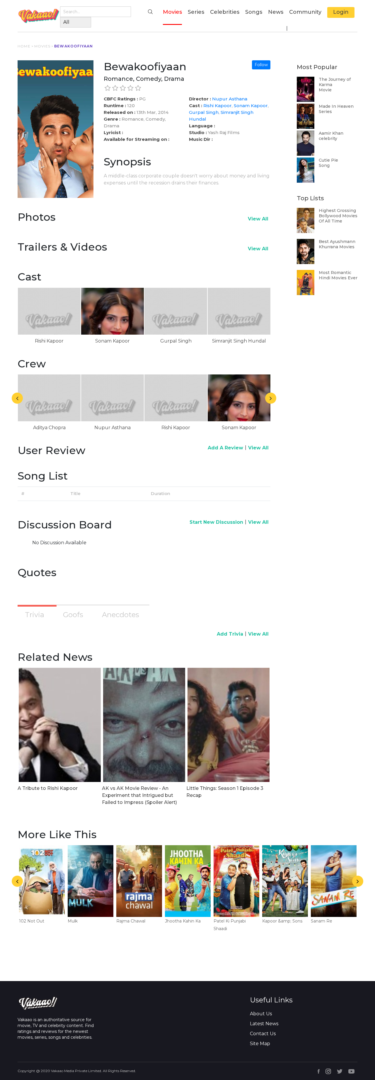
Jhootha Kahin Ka (183, 921)
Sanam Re (321, 921)
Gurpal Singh (204, 112)
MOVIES (42, 46)
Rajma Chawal (130, 921)
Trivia (34, 614)
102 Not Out (31, 921)
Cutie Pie (328, 160)
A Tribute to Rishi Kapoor (48, 788)
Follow (261, 64)
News (275, 12)
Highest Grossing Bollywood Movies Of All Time (338, 216)
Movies (172, 11)
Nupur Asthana (229, 99)
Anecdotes (120, 614)
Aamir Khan (331, 133)
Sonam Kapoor (251, 105)
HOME (24, 46)
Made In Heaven (336, 106)
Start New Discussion (216, 522)
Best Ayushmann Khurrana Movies (337, 244)
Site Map (260, 1043)
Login (341, 12)
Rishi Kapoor (217, 105)
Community (305, 12)
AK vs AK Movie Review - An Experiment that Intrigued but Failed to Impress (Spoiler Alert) (139, 795)
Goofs (73, 614)
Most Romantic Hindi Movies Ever (338, 275)
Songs (253, 12)
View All (258, 219)
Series (196, 12)
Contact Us (263, 1033)
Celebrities (224, 12)
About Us (261, 1013)
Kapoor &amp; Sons (282, 921)
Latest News (264, 1023)
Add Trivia (230, 634)
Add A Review (225, 448)
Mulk (73, 921)
